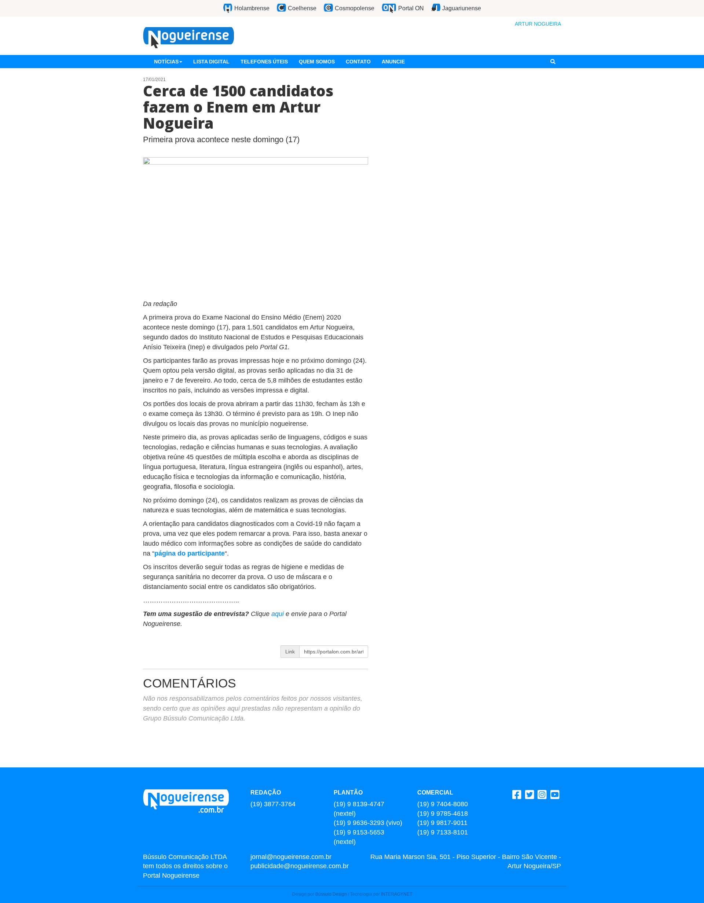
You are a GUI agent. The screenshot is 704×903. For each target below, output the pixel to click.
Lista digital (211, 61)
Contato (358, 61)
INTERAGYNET (396, 894)
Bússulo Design (331, 894)
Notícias (166, 61)
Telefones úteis (264, 61)
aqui (278, 614)
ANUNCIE (393, 61)
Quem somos (317, 61)
